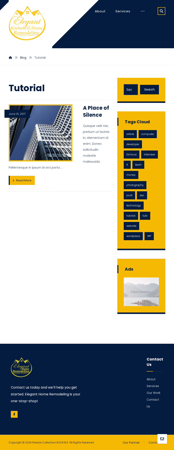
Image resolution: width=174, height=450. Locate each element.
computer (147, 134)
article (130, 134)
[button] (161, 11)
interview (149, 154)
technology (133, 205)
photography (135, 185)
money (131, 175)
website (131, 226)
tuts (145, 215)
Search (149, 89)
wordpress (133, 236)
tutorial (130, 215)
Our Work (153, 393)
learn (138, 164)
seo (142, 195)
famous (131, 154)
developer (132, 144)
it (127, 164)
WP (149, 236)
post (129, 195)
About (151, 379)
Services (153, 386)
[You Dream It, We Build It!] (27, 24)
